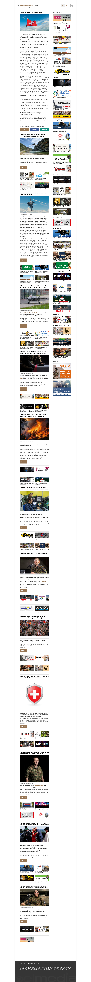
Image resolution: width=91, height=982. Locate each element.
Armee (21, 917)
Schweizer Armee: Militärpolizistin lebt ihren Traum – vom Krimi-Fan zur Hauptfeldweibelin (34, 886)
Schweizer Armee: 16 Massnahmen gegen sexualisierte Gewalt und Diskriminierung (33, 352)
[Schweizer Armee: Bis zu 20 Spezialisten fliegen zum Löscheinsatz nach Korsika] (34, 146)
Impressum (22, 963)
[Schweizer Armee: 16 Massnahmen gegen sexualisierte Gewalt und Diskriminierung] (34, 363)
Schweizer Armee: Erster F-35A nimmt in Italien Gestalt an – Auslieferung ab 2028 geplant (34, 286)
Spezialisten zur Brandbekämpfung (29, 164)
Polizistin (42, 910)
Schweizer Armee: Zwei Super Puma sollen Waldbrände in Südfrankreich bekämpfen (33, 415)
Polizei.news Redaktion (29, 32)
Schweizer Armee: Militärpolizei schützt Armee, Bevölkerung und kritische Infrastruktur (34, 752)
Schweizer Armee (39, 785)
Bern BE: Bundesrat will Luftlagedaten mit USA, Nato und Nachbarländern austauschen (34, 488)
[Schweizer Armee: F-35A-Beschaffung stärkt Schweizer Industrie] (34, 204)
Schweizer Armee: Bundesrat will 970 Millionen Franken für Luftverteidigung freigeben (34, 677)
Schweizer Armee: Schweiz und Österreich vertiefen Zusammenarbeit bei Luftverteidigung (34, 823)
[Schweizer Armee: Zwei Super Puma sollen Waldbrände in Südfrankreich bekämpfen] (34, 429)
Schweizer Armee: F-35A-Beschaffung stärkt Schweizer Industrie (33, 193)
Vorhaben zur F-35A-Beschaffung (28, 220)
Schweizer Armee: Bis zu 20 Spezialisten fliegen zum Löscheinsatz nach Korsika (32, 135)
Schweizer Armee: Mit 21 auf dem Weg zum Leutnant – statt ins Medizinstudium (33, 554)
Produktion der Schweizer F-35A (30, 312)
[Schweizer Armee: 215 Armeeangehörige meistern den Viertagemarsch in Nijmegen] (34, 628)
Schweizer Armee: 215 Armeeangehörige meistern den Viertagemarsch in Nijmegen (33, 617)
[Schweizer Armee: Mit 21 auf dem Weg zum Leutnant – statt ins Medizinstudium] (34, 565)
